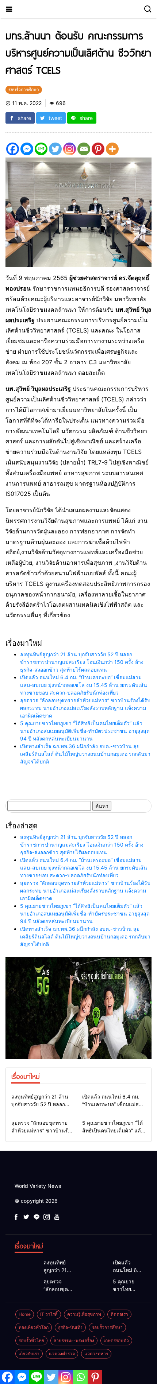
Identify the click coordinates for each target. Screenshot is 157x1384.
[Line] (41, 149)
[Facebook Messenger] (26, 149)
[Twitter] (55, 149)
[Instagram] (69, 149)
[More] (112, 149)
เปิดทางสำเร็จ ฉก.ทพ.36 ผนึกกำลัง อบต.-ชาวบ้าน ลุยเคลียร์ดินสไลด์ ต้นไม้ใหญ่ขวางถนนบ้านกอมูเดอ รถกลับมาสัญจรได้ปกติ (85, 754)
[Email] (83, 149)
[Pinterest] (98, 149)
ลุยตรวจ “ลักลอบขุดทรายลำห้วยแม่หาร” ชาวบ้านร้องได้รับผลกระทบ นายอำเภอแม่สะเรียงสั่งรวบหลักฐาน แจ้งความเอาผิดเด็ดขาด (85, 708)
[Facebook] (12, 149)
